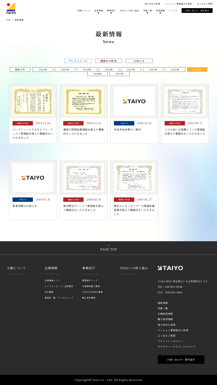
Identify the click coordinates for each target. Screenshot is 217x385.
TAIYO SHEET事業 (92, 291)
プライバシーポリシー (170, 341)
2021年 (153, 69)
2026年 (43, 69)
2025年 (65, 69)
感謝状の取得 (108, 61)
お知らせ (139, 61)
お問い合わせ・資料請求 (197, 10)
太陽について (83, 10)
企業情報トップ (52, 280)
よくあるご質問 (205, 3)
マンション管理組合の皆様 (178, 3)
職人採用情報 (165, 319)
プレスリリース (78, 61)
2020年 (175, 69)
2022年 (131, 69)
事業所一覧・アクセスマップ (59, 297)
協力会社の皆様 (152, 3)
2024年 (87, 69)
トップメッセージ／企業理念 (59, 286)
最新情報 (173, 10)
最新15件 (20, 69)
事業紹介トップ (90, 280)
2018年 (98, 73)
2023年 (109, 69)
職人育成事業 (88, 297)
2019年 (197, 69)
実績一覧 (163, 308)
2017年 (119, 73)
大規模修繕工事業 (91, 286)
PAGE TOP (108, 249)
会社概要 (49, 291)
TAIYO (11, 8)
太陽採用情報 (165, 313)
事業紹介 (88, 268)
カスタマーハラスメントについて (177, 346)
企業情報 (51, 268)
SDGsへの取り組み (129, 10)
